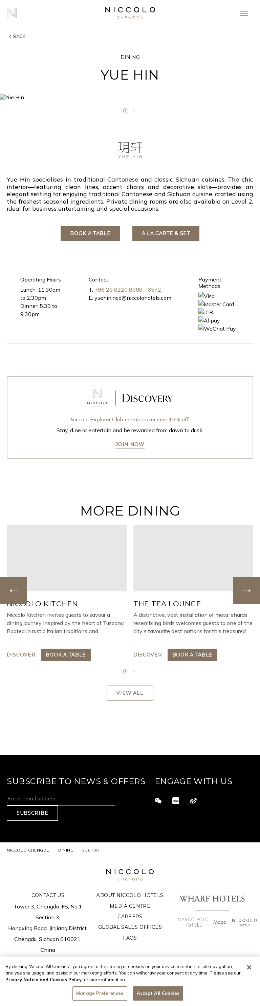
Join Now (130, 444)
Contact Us (48, 895)
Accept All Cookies (158, 993)
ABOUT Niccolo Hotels (129, 895)
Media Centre (130, 906)
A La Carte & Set (166, 233)
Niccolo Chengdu (28, 850)
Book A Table (90, 233)
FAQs (130, 938)
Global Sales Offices (130, 927)
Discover (21, 655)
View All (129, 693)
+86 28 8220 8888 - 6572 (127, 289)
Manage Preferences (99, 993)
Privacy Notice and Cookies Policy (43, 979)
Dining (66, 850)
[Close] (249, 967)
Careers (129, 917)
